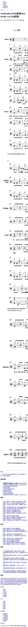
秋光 (26, 580)
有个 (23, 578)
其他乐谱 (5, 619)
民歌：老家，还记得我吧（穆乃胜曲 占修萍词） (14, 517)
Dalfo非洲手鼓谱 (7, 490)
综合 (20, 578)
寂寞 (8, 580)
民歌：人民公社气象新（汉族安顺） (12, 539)
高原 (10, 584)
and (6, 580)
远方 (21, 580)
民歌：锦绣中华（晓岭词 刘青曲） (11, 515)
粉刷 (12, 581)
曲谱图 (5, 620)
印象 (12, 582)
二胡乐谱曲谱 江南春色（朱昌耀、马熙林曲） (14, 558)
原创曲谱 (5, 615)
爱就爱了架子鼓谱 (7, 491)
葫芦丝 (5, 596)
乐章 (11, 580)
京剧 (2, 578)
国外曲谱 (5, 617)
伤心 (15, 581)
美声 (4, 607)
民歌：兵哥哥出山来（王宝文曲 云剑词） (13, 538)
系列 (5, 584)
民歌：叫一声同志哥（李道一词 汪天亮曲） (13, 508)
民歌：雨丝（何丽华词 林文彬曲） (11, 541)
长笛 (4, 590)
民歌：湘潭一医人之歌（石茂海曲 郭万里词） (14, 529)
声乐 (4, 4)
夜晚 (11, 578)
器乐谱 (5, 3)
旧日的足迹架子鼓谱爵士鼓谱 (10, 486)
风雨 (24, 582)
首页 (4, 1)
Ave (3, 584)
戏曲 (4, 608)
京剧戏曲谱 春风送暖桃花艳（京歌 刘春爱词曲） (15, 572)
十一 (4, 581)
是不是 (9, 581)
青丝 (7, 584)
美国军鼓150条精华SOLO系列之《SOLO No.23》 (15, 494)
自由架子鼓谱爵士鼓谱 (8, 489)
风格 (6, 581)
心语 (4, 580)
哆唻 (6, 578)
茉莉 (15, 584)
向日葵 (4, 582)
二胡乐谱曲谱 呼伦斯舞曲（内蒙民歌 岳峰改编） (15, 570)
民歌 (4, 605)
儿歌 (4, 602)
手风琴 (5, 592)
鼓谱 (5, 20)
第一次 (19, 582)
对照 (20, 584)
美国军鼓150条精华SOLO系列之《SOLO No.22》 (15, 484)
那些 (13, 580)
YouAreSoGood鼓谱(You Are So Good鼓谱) (15, 474)
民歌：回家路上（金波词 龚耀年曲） (12, 528)
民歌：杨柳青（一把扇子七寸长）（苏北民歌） (14, 544)
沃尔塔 (15, 582)
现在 (16, 578)
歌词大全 (5, 7)
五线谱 (9, 582)
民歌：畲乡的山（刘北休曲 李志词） (12, 510)
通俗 (4, 601)
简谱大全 (5, 613)
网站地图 (24, 625)
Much (16, 580)
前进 (2, 582)
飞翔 (17, 584)
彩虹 (2, 581)
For (3, 578)
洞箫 (22, 582)
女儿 (8, 578)
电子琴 (5, 593)
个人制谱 (5, 616)
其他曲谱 (5, 6)
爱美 (20, 581)
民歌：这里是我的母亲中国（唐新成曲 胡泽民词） (15, 507)
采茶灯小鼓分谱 (6, 475)
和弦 (22, 581)
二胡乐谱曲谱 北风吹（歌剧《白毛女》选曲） (14, 551)
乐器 (18, 580)
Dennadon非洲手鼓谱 (8, 493)
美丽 (23, 580)
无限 (13, 578)
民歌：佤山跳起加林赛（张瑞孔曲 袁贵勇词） (14, 542)
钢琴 (4, 589)
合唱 (4, 604)
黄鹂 (17, 581)
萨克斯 (5, 595)
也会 (18, 578)
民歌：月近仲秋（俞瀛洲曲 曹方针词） (12, 511)
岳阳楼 (25, 581)
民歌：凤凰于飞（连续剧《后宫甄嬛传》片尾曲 (14, 501)
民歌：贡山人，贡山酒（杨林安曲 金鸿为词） (14, 503)
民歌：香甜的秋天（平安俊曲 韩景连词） (13, 534)
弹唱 (12, 584)
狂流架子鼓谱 (6, 487)
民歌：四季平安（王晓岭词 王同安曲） (12, 518)
